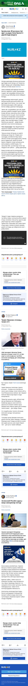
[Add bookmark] (25, 471)
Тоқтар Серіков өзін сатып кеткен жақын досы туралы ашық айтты (13, 193)
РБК (10, 541)
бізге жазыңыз (18, 248)
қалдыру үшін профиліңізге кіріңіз (12, 282)
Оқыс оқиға (4, 12)
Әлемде (3, 311)
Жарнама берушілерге (14, 675)
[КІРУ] (25, 9)
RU (23, 9)
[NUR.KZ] (14, 9)
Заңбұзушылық (14, 12)
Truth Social (16, 383)
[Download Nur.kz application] (14, 3)
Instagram (15, 303)
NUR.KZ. (18, 86)
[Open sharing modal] (18, 471)
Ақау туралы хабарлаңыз (14, 671)
